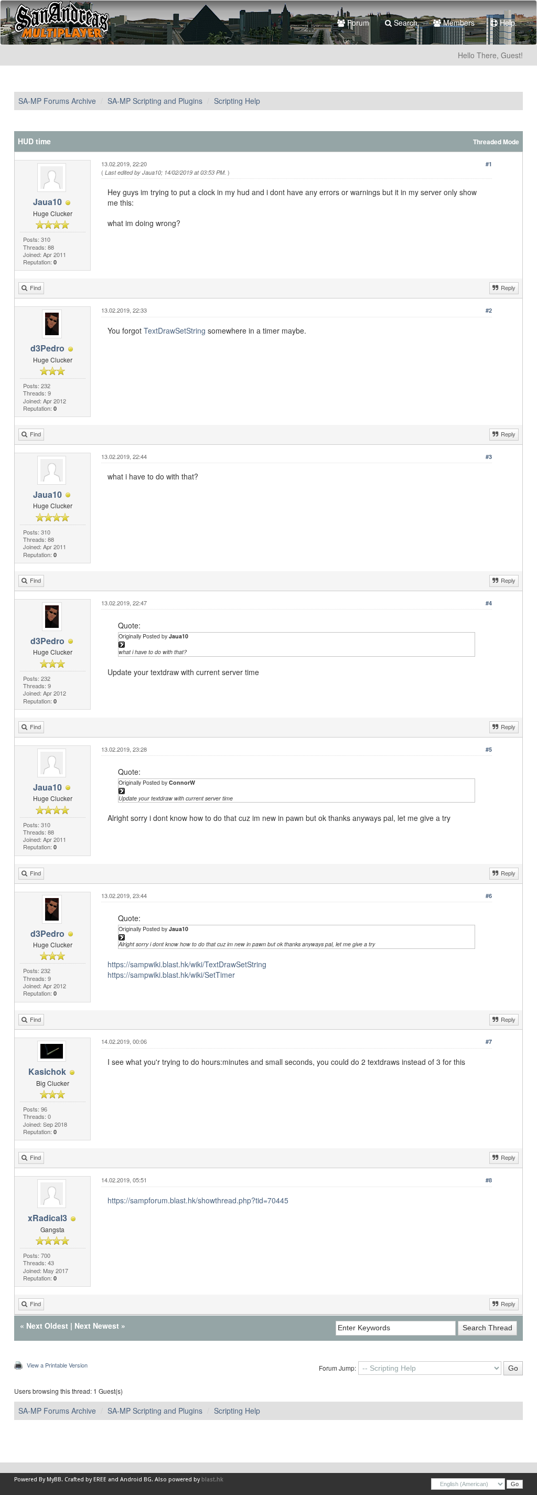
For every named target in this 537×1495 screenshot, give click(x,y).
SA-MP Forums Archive (57, 100)
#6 (489, 896)
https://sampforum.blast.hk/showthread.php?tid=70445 (198, 1200)
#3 (489, 457)
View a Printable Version (57, 1365)
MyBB (54, 1479)
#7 (489, 1041)
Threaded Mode (496, 141)
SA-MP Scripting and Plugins (155, 100)
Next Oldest (47, 1325)
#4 (489, 603)
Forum (357, 22)
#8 (489, 1180)
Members (458, 22)
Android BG (136, 1479)
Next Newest (96, 1325)
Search (404, 22)
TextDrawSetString (175, 330)
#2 (489, 310)
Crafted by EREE (85, 1479)
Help (506, 22)
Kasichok (47, 1071)
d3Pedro (47, 348)
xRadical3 (47, 1218)
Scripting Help (237, 100)
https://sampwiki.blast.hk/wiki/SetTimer (171, 974)
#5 (489, 749)
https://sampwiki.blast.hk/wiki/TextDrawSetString (187, 964)
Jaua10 (47, 202)
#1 (489, 164)
